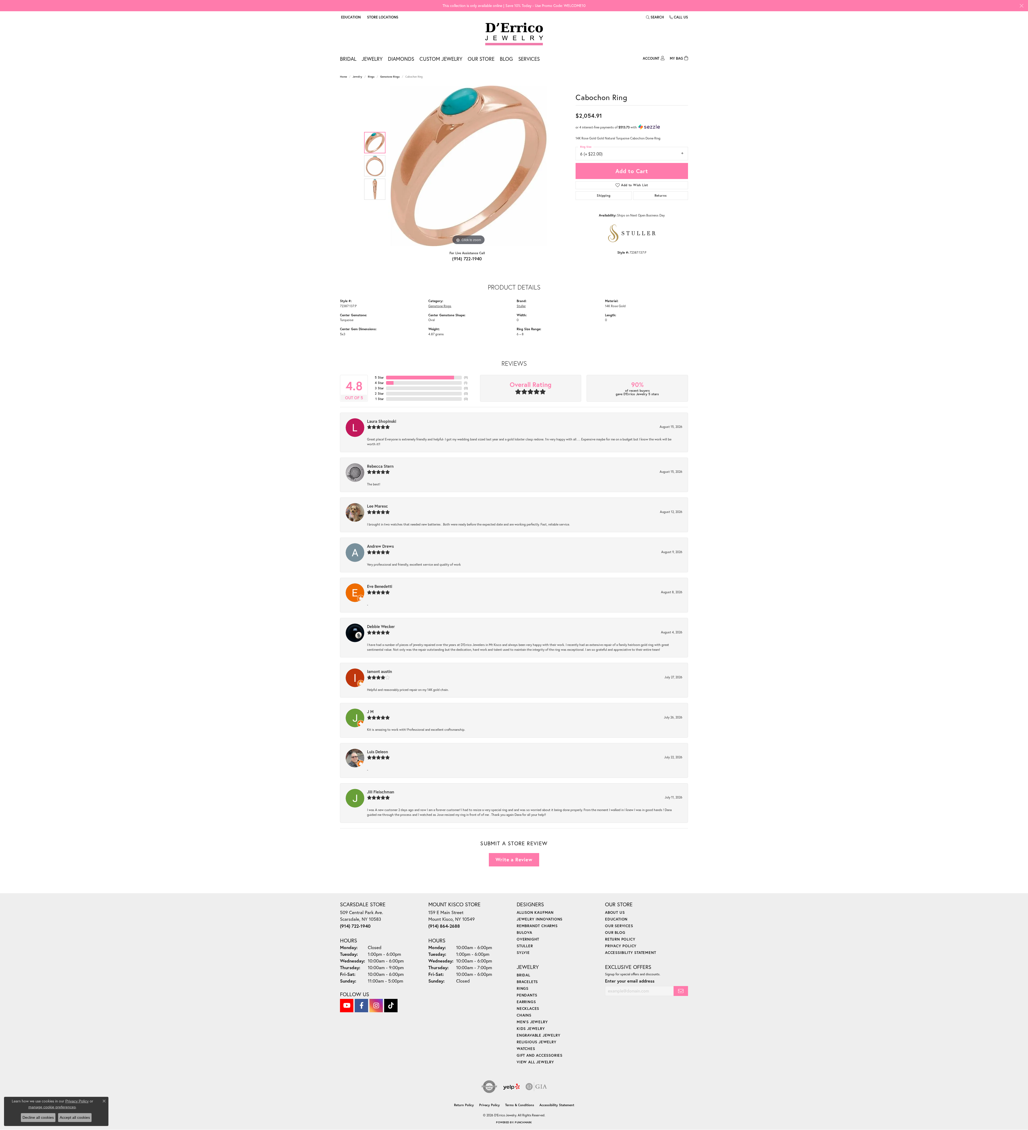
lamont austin (379, 671)
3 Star (379, 388)
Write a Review (514, 859)
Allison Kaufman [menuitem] (535, 912)
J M (370, 711)
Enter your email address (630, 981)
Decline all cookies (38, 1117)
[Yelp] (511, 1086)
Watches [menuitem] (526, 1048)
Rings (371, 76)
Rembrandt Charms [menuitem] (537, 925)
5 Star (379, 377)
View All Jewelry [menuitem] (535, 1061)
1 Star (379, 399)
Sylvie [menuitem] (523, 952)
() (466, 377)
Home (343, 76)
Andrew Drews (380, 546)
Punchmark (523, 1122)
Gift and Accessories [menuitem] (539, 1055)
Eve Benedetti (379, 586)
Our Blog (615, 932)
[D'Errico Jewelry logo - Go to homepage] (514, 34)
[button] (350, 17)
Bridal (348, 58)
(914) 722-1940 (467, 258)
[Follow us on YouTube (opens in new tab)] (346, 1005)
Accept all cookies (75, 1117)
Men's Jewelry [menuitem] (532, 1021)
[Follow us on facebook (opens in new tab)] (361, 1005)
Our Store (481, 58)
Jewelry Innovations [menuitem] (539, 919)
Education (616, 919)
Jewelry (372, 58)
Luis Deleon (377, 751)
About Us (615, 912)
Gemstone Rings (390, 76)
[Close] (1021, 5)
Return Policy (620, 939)
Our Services (619, 925)
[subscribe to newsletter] (681, 991)
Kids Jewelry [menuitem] (531, 1028)
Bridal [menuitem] (523, 974)
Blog (506, 58)
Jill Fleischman (380, 791)
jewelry (357, 76)
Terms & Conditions (519, 1105)
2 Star (379, 393)
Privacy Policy (621, 945)
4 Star (379, 383)
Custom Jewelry (440, 58)
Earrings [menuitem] (526, 1001)
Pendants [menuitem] (527, 995)
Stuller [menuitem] (525, 945)
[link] (382, 17)
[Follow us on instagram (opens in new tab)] (376, 1005)
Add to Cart (631, 171)
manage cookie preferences (52, 1107)
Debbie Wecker (381, 626)
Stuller (521, 306)
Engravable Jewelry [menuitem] (538, 1035)
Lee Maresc (377, 506)
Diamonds (401, 58)
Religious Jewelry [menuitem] (537, 1041)
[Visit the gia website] (536, 1086)
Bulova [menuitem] (524, 932)
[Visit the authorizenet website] (489, 1086)
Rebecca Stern (380, 466)
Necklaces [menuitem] (528, 1008)
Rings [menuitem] (522, 988)
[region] (468, 166)
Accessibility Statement (630, 952)
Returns (661, 195)
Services (529, 58)
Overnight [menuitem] (528, 939)
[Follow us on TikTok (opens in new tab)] (391, 1005)
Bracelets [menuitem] (527, 981)
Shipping (603, 195)
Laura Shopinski (381, 421)
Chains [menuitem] (524, 1015)
